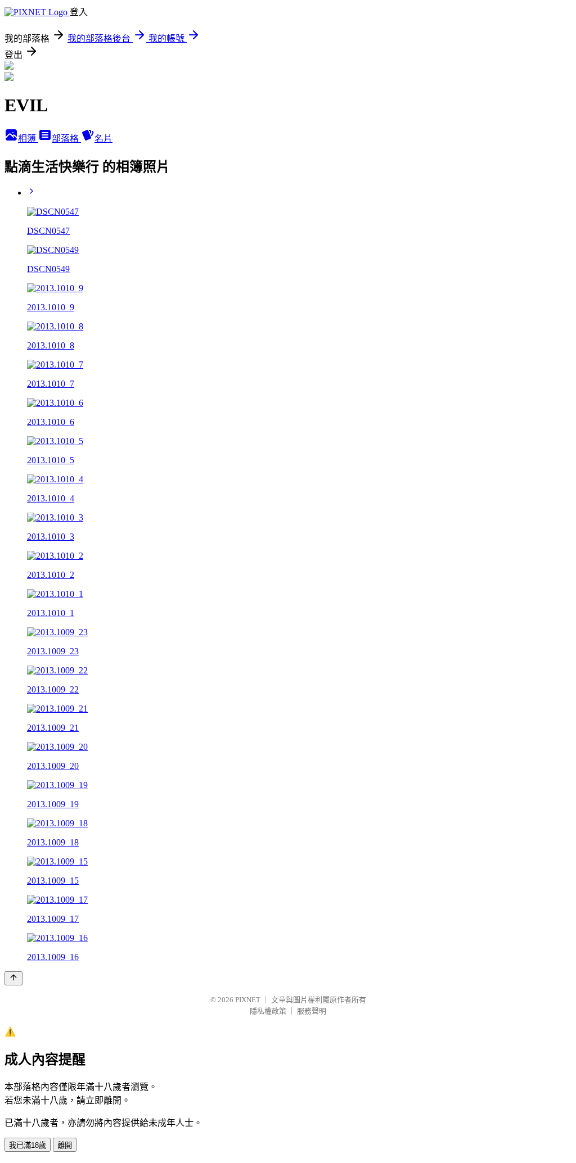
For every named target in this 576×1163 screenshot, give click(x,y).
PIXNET (247, 999)
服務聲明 (311, 1011)
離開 (64, 1145)
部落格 (66, 138)
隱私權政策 (268, 1011)
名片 (103, 138)
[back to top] (13, 978)
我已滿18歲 (27, 1145)
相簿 (28, 138)
